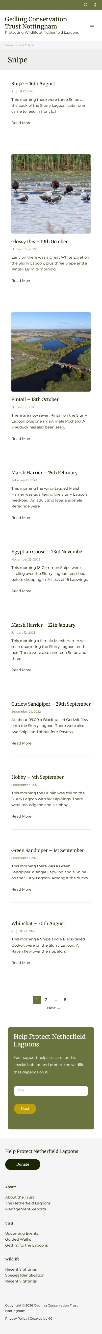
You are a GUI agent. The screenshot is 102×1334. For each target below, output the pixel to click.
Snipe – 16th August (33, 83)
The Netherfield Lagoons (28, 1203)
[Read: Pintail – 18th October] (51, 351)
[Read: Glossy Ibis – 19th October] (51, 193)
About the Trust (19, 1197)
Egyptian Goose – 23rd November (47, 552)
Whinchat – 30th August (38, 923)
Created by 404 (42, 1318)
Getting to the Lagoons (26, 1245)
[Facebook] (95, 5)
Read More (21, 123)
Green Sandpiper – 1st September (47, 850)
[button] (86, 5)
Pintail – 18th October (35, 399)
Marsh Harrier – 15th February (44, 473)
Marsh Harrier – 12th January (43, 625)
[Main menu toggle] (92, 25)
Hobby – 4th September (37, 777)
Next (53, 1008)
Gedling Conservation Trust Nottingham (36, 23)
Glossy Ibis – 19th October (39, 241)
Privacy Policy (16, 1318)
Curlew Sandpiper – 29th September (51, 704)
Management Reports (25, 1209)
